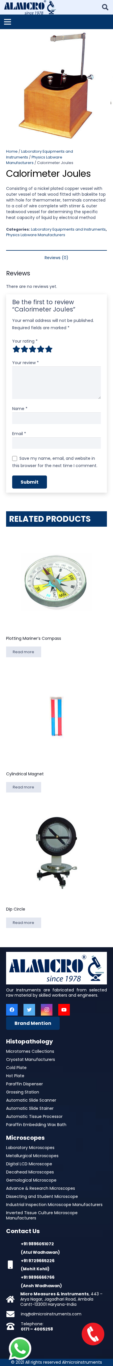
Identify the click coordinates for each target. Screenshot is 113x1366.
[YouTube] (64, 1010)
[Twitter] (29, 1010)
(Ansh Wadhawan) (41, 1286)
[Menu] (7, 22)
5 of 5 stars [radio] (49, 349)
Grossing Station (22, 1092)
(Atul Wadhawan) (40, 1252)
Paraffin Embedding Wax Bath (36, 1125)
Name (20, 409)
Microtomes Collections (30, 1051)
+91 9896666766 (37, 1277)
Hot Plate (15, 1076)
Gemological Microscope (31, 1180)
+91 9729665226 (37, 1261)
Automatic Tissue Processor (34, 1116)
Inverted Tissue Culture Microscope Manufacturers (42, 1215)
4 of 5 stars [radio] (41, 349)
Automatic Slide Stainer (30, 1108)
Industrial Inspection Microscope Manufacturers (54, 1205)
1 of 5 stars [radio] (16, 349)
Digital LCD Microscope (29, 1164)
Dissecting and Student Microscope (42, 1196)
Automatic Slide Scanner (31, 1100)
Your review (25, 363)
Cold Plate (16, 1068)
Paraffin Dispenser (24, 1084)
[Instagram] (46, 1010)
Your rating (25, 341)
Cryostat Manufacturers (30, 1059)
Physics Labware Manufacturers (35, 234)
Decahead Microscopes (30, 1172)
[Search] (105, 7)
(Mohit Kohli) (35, 1269)
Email (19, 434)
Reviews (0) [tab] (56, 258)
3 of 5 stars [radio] (32, 349)
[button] (105, 37)
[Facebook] (12, 1010)
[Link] (30, 7)
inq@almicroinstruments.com (51, 1314)
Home (12, 151)
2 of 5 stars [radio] (24, 349)
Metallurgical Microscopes (32, 1156)
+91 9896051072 (37, 1244)
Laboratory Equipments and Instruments (68, 229)
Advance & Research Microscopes (40, 1188)
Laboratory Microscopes (30, 1147)
